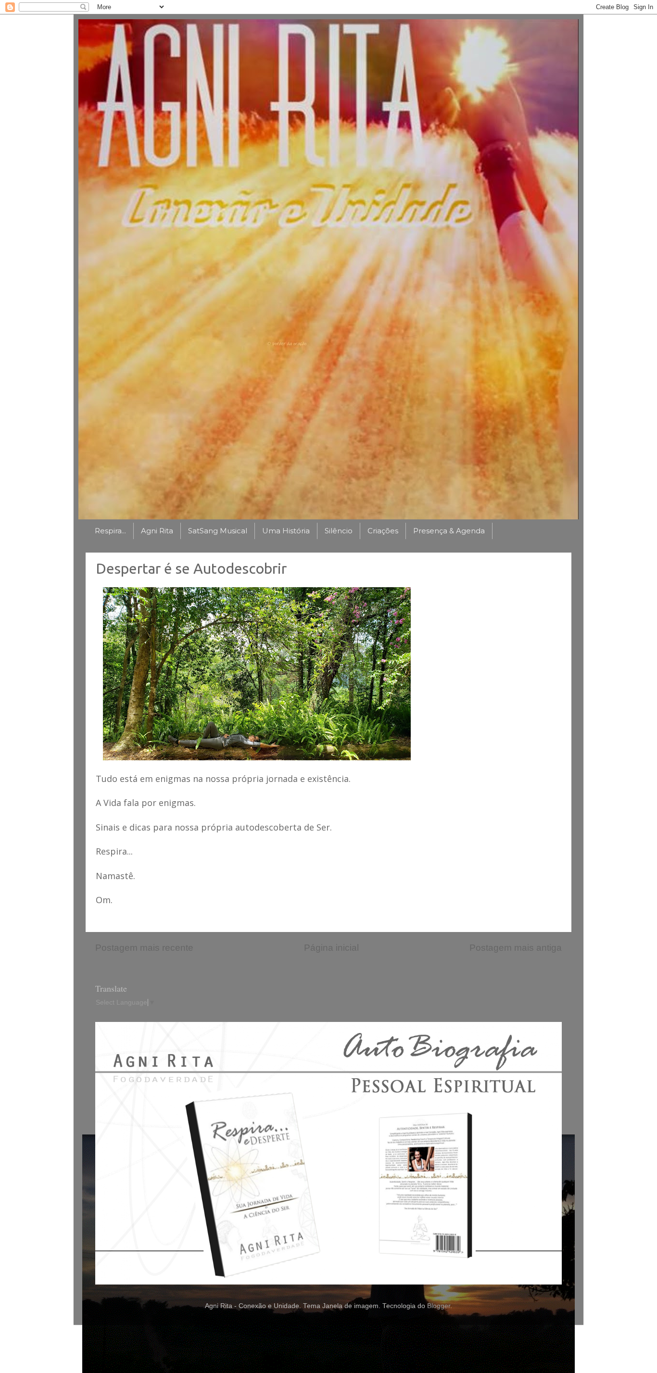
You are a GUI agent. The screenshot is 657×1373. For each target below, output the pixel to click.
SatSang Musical (217, 530)
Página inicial (331, 948)
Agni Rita (157, 530)
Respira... (110, 530)
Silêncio (339, 530)
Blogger (438, 1306)
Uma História (286, 530)
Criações (382, 530)
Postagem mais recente (144, 948)
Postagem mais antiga (515, 948)
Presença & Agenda (449, 530)
